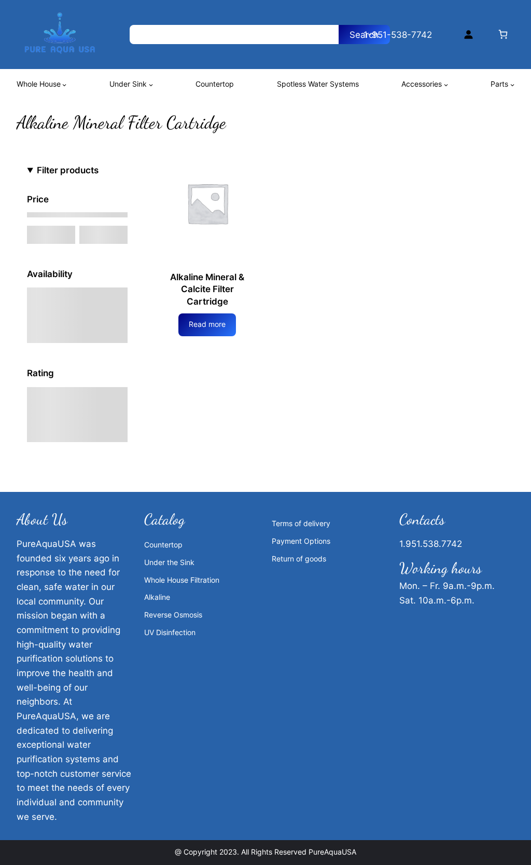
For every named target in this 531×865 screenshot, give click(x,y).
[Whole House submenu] (64, 85)
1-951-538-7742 (398, 34)
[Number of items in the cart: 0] (503, 34)
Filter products (68, 169)
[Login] (468, 34)
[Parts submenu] (512, 85)
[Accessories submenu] (446, 85)
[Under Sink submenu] (151, 85)
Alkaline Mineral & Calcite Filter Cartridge (207, 289)
